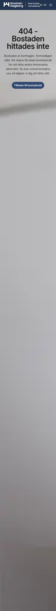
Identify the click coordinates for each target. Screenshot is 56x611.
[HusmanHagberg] (22, 5)
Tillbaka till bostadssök (28, 85)
